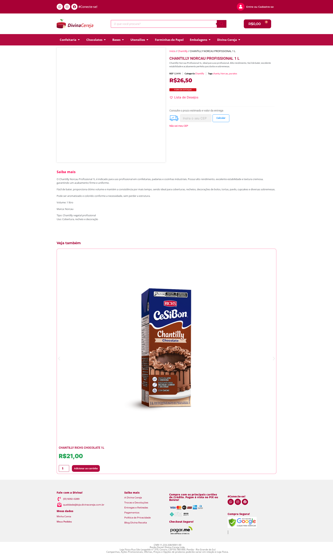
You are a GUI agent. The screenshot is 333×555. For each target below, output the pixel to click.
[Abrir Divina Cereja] (239, 40)
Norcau (224, 73)
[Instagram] (67, 7)
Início (172, 51)
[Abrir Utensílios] (147, 40)
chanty (216, 73)
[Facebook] (74, 7)
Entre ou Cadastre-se (260, 6)
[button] (183, 97)
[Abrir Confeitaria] (78, 40)
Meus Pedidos (64, 521)
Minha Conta (64, 516)
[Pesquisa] (221, 24)
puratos (233, 73)
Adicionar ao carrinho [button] (86, 468)
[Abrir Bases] (122, 40)
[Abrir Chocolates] (104, 40)
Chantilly (183, 51)
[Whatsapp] (60, 7)
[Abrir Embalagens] (209, 40)
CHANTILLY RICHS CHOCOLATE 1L (81, 447)
